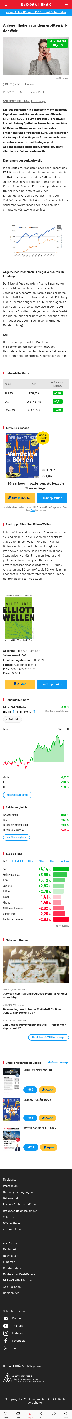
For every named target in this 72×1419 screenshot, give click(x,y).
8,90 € (30, 1117)
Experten (9, 1261)
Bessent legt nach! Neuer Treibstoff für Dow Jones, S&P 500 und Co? (32, 1010)
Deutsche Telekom (13, 919)
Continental (9, 914)
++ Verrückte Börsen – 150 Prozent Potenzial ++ (36, 12)
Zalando (7, 886)
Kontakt (17, 1318)
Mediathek (9, 1249)
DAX (18, 84)
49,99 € (31, 1147)
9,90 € (30, 1089)
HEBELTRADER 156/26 (37, 1070)
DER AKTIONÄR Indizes (17, 1280)
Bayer (6, 897)
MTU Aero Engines (13, 908)
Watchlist (13, 719)
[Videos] (6, 1414)
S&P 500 (8, 84)
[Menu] (67, 4)
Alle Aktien (10, 1243)
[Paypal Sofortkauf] (20, 684)
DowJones (30, 84)
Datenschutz (11, 1198)
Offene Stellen (12, 1223)
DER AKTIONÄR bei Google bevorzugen (24, 101)
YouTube (17, 1325)
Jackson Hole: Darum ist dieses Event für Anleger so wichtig (35, 995)
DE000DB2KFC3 (24, 711)
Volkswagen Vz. (11, 874)
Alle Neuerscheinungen (58, 1062)
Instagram (18, 1333)
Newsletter (10, 1255)
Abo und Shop (12, 1286)
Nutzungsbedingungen (18, 1192)
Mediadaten (10, 1179)
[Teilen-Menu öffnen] (54, 1414)
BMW (5, 880)
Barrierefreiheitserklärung (20, 1204)
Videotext (9, 1217)
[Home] (42, 1414)
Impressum (10, 1185)
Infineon (7, 891)
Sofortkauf (26, 498)
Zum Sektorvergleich (16, 837)
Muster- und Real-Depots (19, 1274)
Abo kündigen (12, 1229)
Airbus (6, 902)
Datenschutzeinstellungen (20, 1210)
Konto (33, 510)
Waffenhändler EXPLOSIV (39, 1127)
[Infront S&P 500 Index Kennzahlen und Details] (36, 752)
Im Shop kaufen (52, 498)
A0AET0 (7, 711)
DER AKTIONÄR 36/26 (37, 1099)
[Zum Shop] (18, 1414)
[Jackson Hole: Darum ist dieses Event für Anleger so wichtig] (36, 964)
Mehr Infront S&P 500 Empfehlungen (48, 1037)
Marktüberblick (12, 1268)
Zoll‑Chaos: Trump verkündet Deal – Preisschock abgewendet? (34, 1026)
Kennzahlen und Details (17, 794)
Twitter (17, 1348)
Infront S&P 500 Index (14, 707)
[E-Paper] (30, 1414)
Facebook (18, 1340)
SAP (5, 869)
